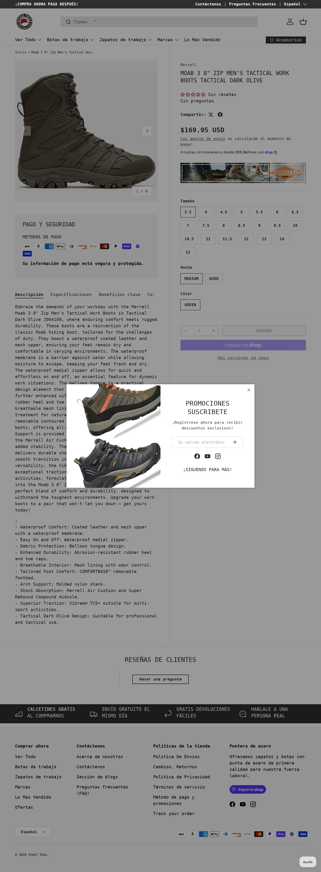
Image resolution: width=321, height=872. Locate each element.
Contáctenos (208, 4)
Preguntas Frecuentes (252, 4)
